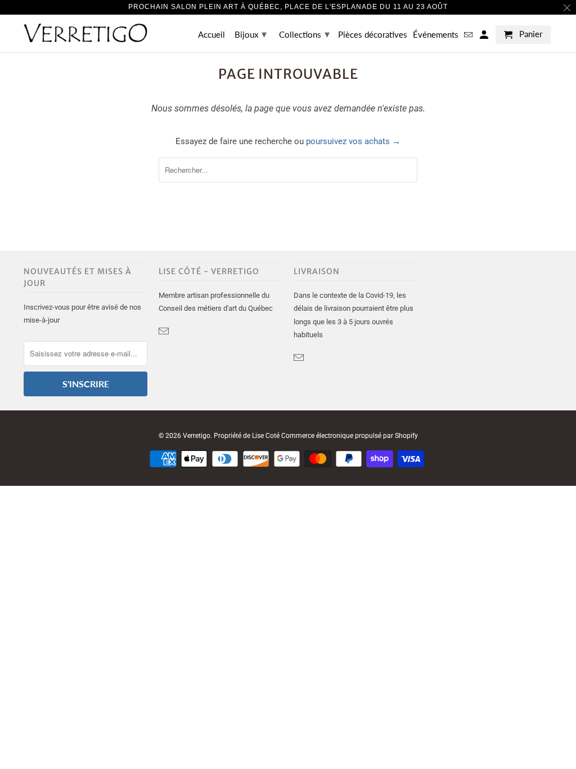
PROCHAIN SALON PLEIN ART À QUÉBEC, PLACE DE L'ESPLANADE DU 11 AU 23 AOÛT (288, 7)
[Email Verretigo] (165, 331)
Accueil (211, 34)
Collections (304, 34)
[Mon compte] (485, 37)
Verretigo (196, 436)
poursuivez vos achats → (353, 141)
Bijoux (251, 34)
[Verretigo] (85, 33)
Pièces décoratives (372, 34)
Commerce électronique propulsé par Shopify (349, 436)
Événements (435, 34)
